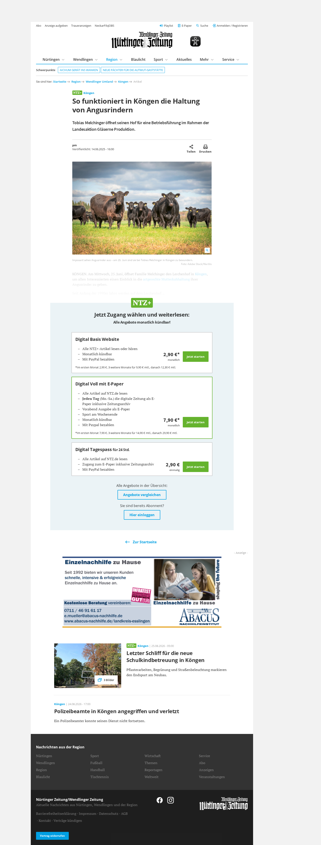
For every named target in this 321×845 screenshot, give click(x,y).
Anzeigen (206, 769)
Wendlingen (83, 59)
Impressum (87, 813)
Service (228, 59)
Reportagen (153, 769)
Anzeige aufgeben (56, 26)
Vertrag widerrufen (52, 836)
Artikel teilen (191, 146)
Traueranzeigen (81, 26)
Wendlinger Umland (99, 82)
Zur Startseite (145, 542)
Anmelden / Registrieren (232, 26)
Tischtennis (99, 776)
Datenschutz (108, 813)
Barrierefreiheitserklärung (56, 813)
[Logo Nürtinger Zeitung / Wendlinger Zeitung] (142, 39)
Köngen (123, 82)
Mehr (204, 59)
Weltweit (152, 776)
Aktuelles (184, 59)
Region (111, 59)
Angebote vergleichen (142, 494)
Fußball (96, 762)
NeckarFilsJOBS (104, 26)
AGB (124, 813)
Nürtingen (51, 59)
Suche (204, 26)
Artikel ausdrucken (205, 146)
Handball (97, 769)
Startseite (59, 82)
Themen (151, 762)
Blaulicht (138, 59)
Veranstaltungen (212, 776)
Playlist (168, 26)
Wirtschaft (153, 755)
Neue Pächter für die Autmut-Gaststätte (133, 70)
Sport (158, 59)
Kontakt (45, 820)
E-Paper (187, 26)
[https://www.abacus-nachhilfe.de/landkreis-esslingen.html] (141, 591)
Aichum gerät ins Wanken (79, 70)
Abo (38, 26)
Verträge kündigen (68, 820)
